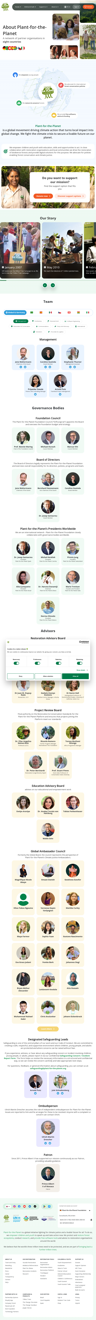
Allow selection (48, 676)
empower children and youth (21, 1235)
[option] (74, 1210)
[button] (18, 7)
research (26, 1238)
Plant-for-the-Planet (12, 1232)
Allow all (75, 676)
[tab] (15, 312)
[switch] (37, 663)
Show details (81, 670)
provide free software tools (46, 1238)
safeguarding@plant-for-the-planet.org (48, 1068)
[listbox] (75, 1210)
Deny (20, 676)
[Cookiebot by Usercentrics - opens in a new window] (80, 642)
